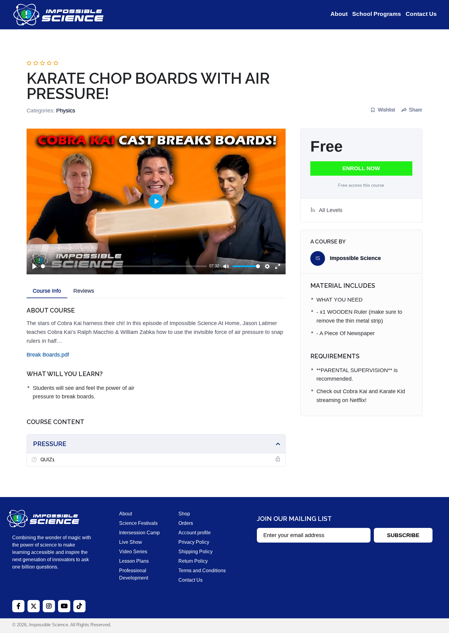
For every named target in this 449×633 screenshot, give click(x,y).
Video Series (133, 551)
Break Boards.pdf (48, 355)
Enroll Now (361, 168)
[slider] (124, 266)
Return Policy (193, 561)
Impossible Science (355, 258)
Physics (65, 111)
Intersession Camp (139, 532)
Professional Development (133, 574)
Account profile (194, 532)
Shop (184, 513)
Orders (185, 523)
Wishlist (386, 109)
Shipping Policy (195, 551)
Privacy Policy (193, 542)
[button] (403, 535)
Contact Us (190, 580)
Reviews (83, 291)
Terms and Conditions (202, 570)
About (125, 513)
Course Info (47, 291)
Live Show (130, 542)
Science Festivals (138, 523)
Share (415, 109)
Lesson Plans (134, 561)
